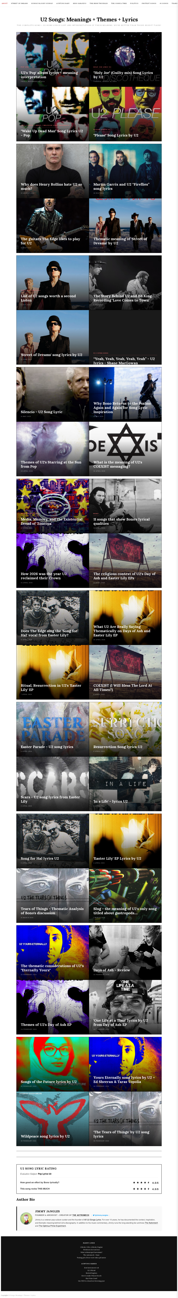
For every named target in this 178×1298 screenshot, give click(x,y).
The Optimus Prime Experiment (52, 1225)
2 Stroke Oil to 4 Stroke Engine (91, 1247)
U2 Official (91, 1270)
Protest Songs (149, 3)
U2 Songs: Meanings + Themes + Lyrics (89, 19)
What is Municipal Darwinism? (91, 1252)
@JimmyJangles (101, 1215)
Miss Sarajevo (79, 3)
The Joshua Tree (119, 3)
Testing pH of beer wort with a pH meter (91, 1258)
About (5, 3)
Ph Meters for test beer (91, 1250)
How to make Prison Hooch (91, 1276)
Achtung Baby (63, 3)
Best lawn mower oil (91, 1268)
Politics (134, 3)
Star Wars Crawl (91, 1278)
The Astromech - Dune (91, 1255)
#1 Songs (164, 3)
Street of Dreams (19, 3)
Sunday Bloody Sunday (42, 3)
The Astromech (80, 1215)
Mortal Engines (91, 1273)
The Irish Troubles (99, 3)
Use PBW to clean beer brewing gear (91, 1281)
